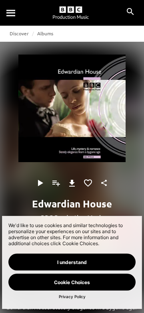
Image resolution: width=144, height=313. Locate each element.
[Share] (104, 183)
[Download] (72, 183)
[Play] (40, 183)
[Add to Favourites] (88, 183)
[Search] (11, 12)
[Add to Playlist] (56, 183)
